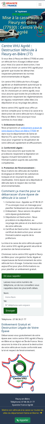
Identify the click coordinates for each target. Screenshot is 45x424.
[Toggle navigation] (40, 4)
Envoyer (10, 310)
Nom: (6, 293)
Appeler (23, 420)
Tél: (5, 301)
